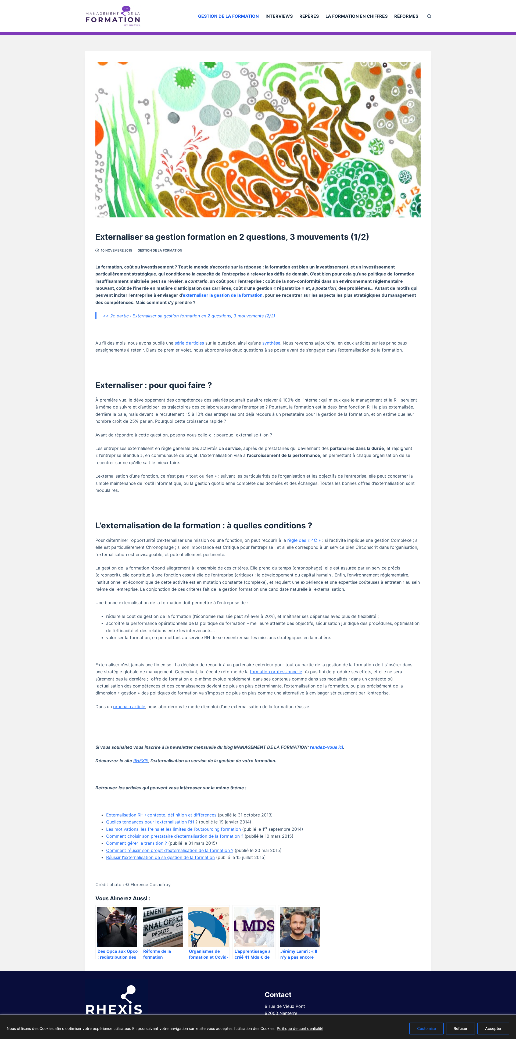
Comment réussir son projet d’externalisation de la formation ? (169, 850)
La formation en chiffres (356, 16)
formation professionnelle (276, 671)
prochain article (129, 706)
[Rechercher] (429, 16)
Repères (309, 16)
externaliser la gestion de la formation (223, 295)
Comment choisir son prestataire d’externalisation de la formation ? (174, 836)
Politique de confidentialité (300, 1028)
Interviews (279, 16)
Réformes (406, 16)
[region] (258, 1027)
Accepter (493, 1028)
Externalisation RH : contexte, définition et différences (161, 815)
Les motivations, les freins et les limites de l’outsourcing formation (173, 829)
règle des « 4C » (304, 540)
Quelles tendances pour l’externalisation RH (150, 822)
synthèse (271, 343)
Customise (426, 1028)
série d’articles (189, 343)
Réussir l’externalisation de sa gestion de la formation (160, 857)
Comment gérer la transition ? (136, 843)
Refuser (460, 1028)
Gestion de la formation (228, 16)
